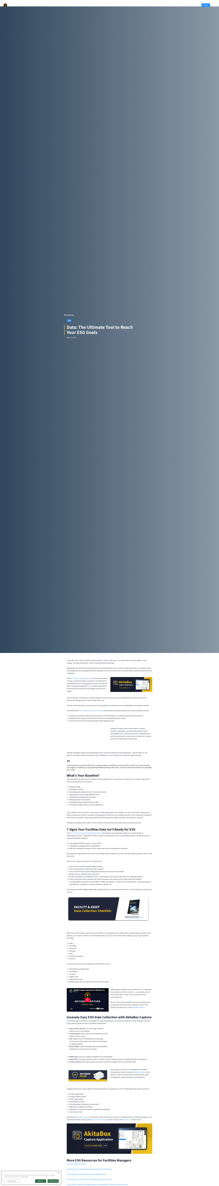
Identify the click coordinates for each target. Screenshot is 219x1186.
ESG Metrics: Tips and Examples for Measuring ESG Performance (89, 1169)
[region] (31, 1178)
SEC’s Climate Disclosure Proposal (91, 710)
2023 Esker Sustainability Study (81, 678)
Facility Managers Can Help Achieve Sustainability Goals (86, 1174)
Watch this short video (99, 1119)
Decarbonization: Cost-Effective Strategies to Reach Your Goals (89, 1179)
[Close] (58, 1173)
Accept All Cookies (53, 1181)
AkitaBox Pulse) (139, 1072)
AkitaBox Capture (138, 1007)
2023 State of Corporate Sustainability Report (86, 833)
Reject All (40, 1181)
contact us (127, 1119)
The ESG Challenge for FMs (76, 1164)
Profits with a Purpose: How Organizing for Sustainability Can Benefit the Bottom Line (97, 1184)
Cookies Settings (11, 1181)
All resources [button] (69, 315)
